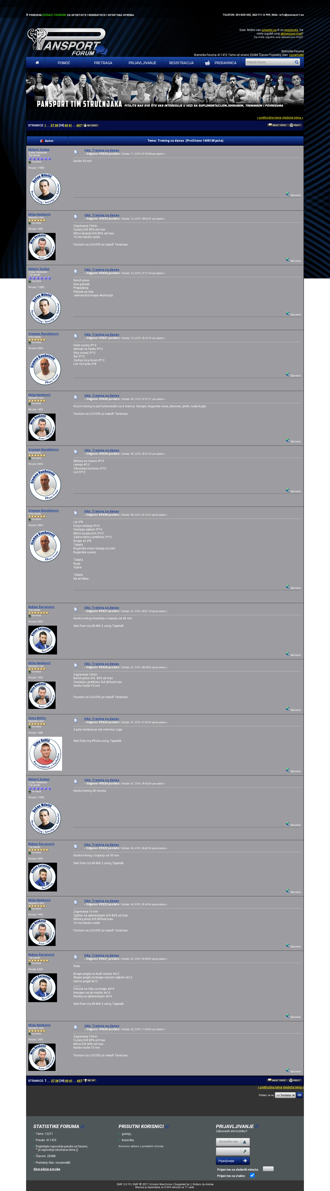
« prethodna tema (269, 117)
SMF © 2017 (140, 1184)
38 (56, 125)
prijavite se (269, 30)
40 (66, 125)
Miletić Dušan (39, 149)
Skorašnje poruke (46, 1169)
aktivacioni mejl (291, 33)
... (48, 125)
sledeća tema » (292, 117)
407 (78, 125)
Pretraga (103, 63)
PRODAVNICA (226, 63)
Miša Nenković (39, 214)
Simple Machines (160, 1184)
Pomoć (64, 63)
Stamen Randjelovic (43, 334)
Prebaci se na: (266, 1095)
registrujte (291, 30)
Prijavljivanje (142, 63)
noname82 (296, 55)
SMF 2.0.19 (123, 1184)
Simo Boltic (37, 718)
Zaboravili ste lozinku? (231, 1131)
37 (52, 125)
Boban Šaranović (41, 607)
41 (70, 125)
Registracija (181, 63)
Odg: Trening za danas (101, 150)
